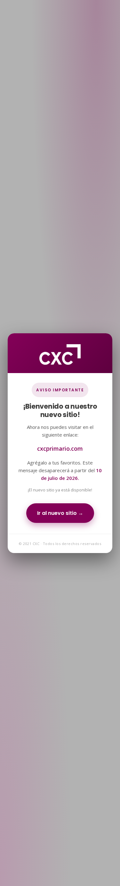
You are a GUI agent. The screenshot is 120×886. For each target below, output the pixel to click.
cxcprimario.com (60, 448)
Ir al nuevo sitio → (60, 512)
